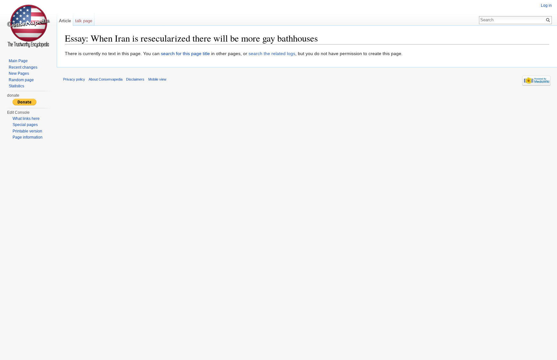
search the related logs (272, 53)
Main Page (18, 61)
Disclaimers (135, 79)
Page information (28, 137)
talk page (83, 20)
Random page (21, 80)
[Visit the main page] (28, 26)
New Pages (19, 73)
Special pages (25, 124)
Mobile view (157, 79)
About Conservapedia (105, 79)
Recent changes (23, 67)
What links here (26, 118)
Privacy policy (74, 79)
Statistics (16, 86)
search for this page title (185, 53)
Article (65, 20)
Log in (546, 5)
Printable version (27, 131)
